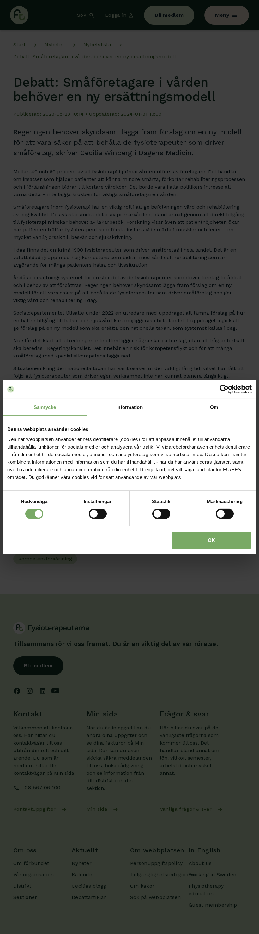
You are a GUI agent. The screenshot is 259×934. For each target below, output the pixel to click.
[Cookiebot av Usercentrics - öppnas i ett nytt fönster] (224, 389)
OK (211, 540)
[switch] (98, 514)
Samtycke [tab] (45, 406)
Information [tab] (129, 406)
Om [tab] (214, 406)
